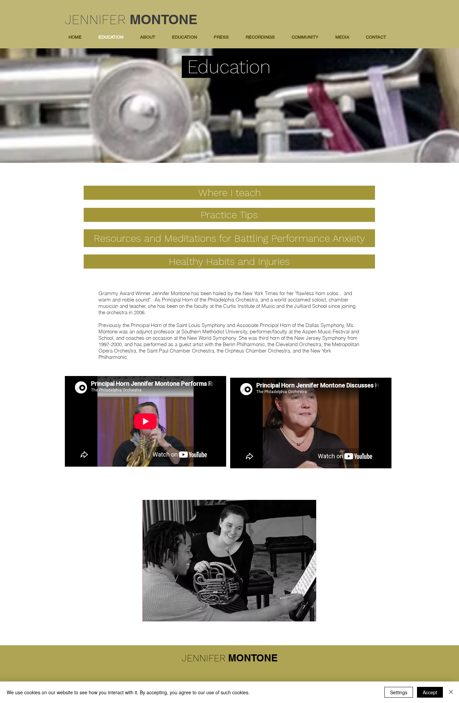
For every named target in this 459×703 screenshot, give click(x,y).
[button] (184, 37)
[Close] (451, 692)
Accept (430, 692)
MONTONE (164, 19)
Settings (398, 692)
